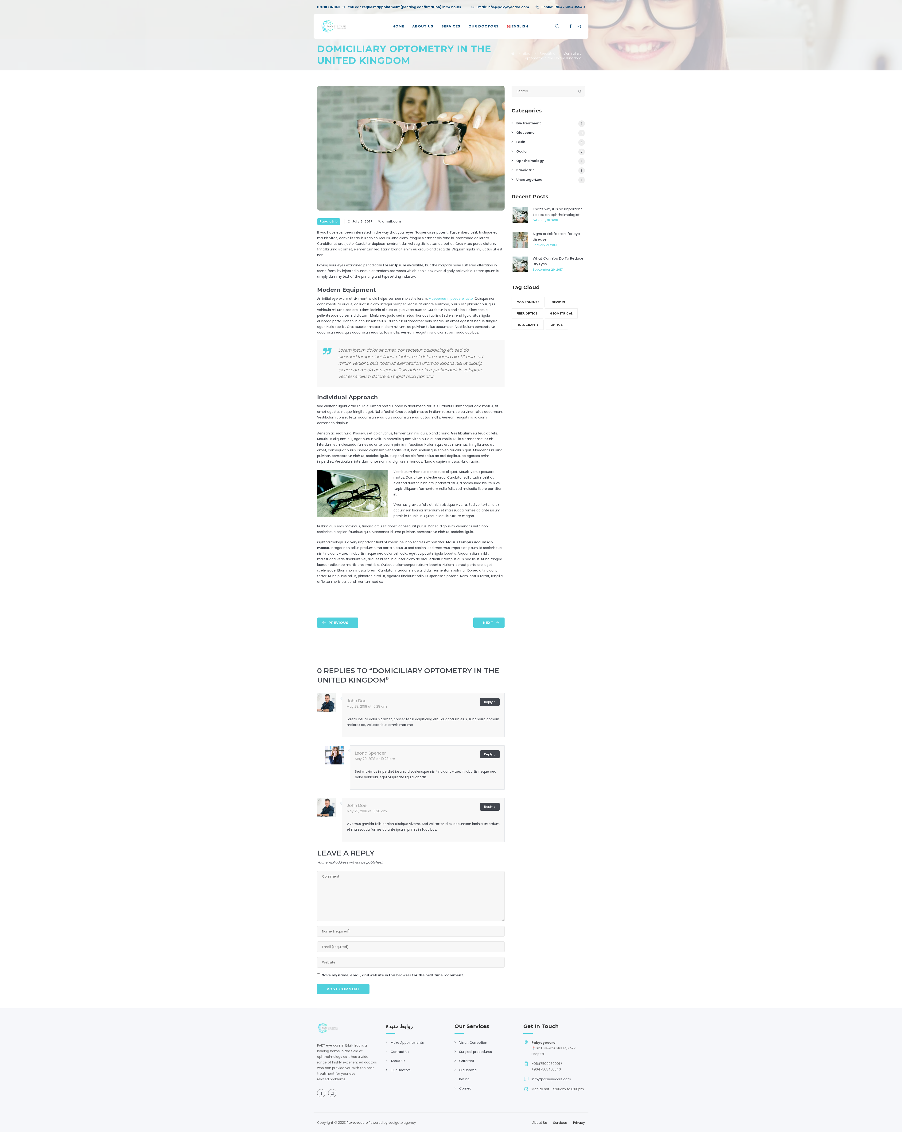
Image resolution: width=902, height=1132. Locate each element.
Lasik (520, 142)
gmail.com (391, 221)
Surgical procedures (475, 1051)
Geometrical (561, 313)
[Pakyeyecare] (333, 26)
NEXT (488, 623)
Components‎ (528, 302)
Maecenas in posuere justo (451, 298)
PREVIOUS (339, 623)
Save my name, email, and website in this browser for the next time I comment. (393, 975)
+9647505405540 (569, 7)
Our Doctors (483, 26)
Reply (488, 702)
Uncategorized (529, 179)
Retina (464, 1079)
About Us (422, 26)
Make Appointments (407, 1042)
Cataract (466, 1061)
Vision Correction (473, 1042)
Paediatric (328, 221)
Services (450, 26)
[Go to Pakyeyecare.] (512, 53)
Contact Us (400, 1051)
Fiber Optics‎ (527, 313)
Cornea (465, 1088)
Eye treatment (528, 123)
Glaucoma (525, 132)
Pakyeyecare (357, 1122)
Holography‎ (527, 324)
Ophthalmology (530, 160)
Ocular (522, 151)
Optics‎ (557, 324)
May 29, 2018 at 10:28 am (367, 706)
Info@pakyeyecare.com (508, 7)
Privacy (579, 1122)
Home (398, 26)
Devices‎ (558, 302)
